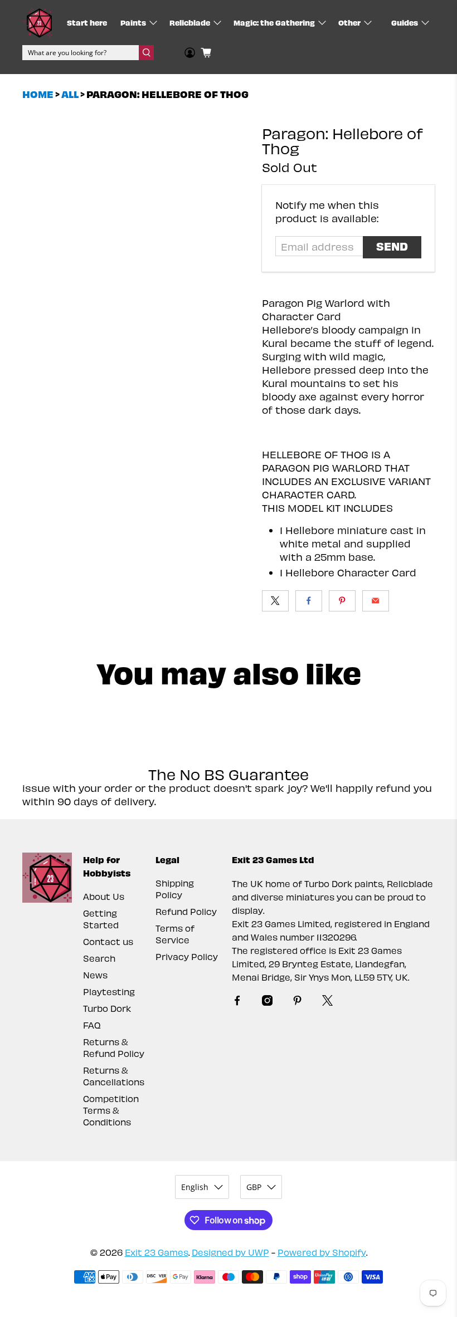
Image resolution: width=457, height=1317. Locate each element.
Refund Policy (186, 911)
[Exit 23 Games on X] (327, 1002)
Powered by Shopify (322, 1252)
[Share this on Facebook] (308, 600)
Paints (133, 22)
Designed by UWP (230, 1252)
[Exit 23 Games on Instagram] (267, 1002)
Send (392, 246)
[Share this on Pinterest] (342, 600)
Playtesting (109, 991)
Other (349, 22)
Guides (404, 22)
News (95, 975)
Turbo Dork (107, 1008)
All (70, 94)
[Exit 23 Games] (37, 22)
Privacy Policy (186, 956)
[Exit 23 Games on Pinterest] (297, 1002)
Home (38, 94)
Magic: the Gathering (274, 22)
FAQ (92, 1025)
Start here (87, 22)
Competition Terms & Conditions (111, 1110)
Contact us (108, 941)
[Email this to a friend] (375, 600)
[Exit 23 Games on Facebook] (237, 1002)
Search (99, 958)
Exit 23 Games (156, 1252)
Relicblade (189, 22)
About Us (103, 896)
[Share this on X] (275, 600)
